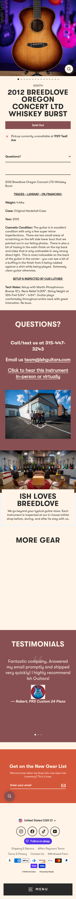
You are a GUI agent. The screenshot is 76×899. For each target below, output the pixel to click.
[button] (9, 796)
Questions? (13, 156)
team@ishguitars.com (47, 359)
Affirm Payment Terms (51, 848)
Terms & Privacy (17, 853)
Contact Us (37, 853)
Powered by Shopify (47, 872)
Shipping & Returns (22, 848)
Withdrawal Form (58, 853)
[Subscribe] (63, 785)
